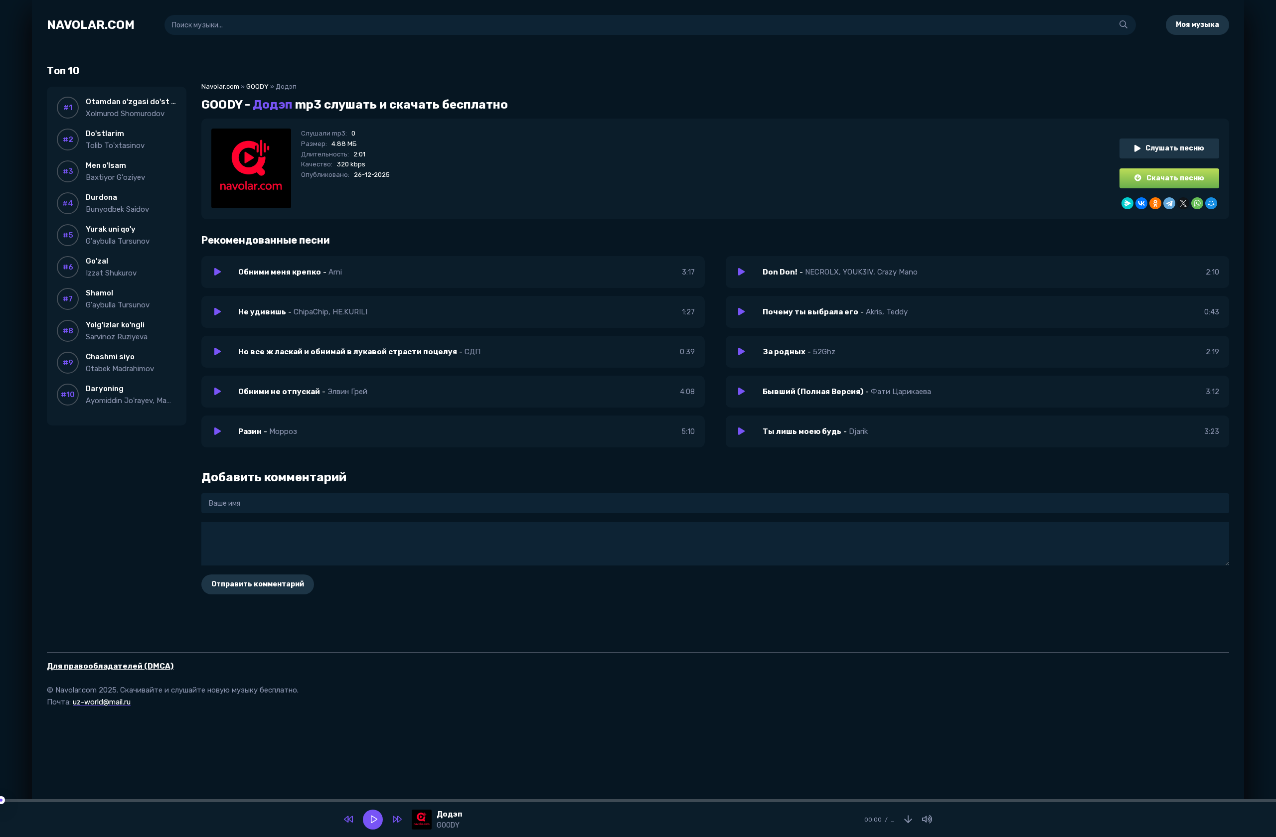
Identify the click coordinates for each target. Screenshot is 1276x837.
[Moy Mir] (1211, 203)
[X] (1183, 203)
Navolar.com (220, 86)
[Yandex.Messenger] (1127, 203)
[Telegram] (1169, 203)
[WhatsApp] (1197, 203)
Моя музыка (1197, 24)
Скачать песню (1175, 178)
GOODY (257, 86)
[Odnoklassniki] (1155, 203)
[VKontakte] (1141, 203)
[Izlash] (1123, 25)
